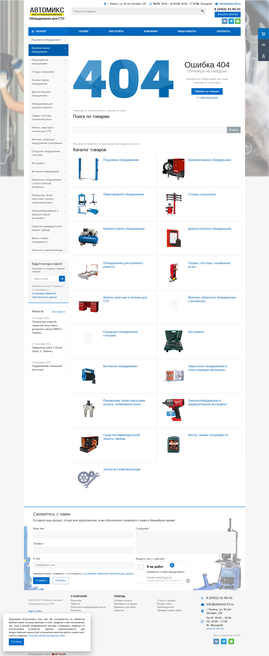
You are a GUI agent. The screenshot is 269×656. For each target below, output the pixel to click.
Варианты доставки (125, 607)
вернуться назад (209, 97)
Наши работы (187, 31)
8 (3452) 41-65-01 (227, 9)
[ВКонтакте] (224, 21)
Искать (233, 129)
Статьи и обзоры (166, 600)
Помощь (119, 596)
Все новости (58, 312)
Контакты (223, 31)
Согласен (16, 641)
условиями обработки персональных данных (109, 573)
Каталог (41, 31)
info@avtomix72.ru (230, 3)
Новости (75, 603)
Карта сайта (35, 611)
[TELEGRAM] (231, 21)
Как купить (116, 31)
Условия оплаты (123, 600)
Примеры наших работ (169, 610)
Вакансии (76, 600)
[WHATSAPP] (238, 21)
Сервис (84, 31)
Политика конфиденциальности (88, 607)
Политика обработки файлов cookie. (47, 635)
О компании (79, 596)
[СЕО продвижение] (58, 654)
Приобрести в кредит (125, 603)
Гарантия (119, 610)
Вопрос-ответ (164, 603)
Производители (165, 607)
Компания (150, 31)
